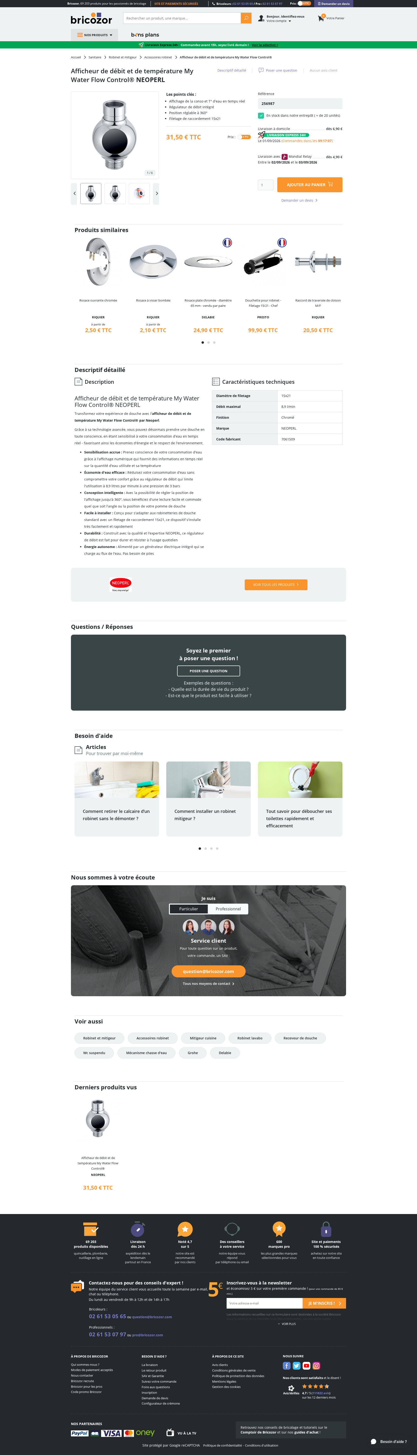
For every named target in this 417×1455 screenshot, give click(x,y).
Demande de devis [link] (155, 1398)
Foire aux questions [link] (156, 1387)
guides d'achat (306, 1432)
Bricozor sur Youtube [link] (306, 1366)
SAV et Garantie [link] (153, 1376)
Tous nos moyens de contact (206, 983)
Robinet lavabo (250, 1038)
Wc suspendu (94, 1052)
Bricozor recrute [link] (82, 1381)
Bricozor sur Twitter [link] (296, 1366)
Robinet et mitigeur (99, 1038)
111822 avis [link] (321, 1393)
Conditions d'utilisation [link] (261, 1445)
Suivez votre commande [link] (159, 1381)
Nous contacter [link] (82, 1375)
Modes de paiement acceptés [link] (92, 1370)
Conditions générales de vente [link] (234, 1370)
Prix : (293, 3)
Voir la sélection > (265, 45)
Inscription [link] (149, 1392)
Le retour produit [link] (154, 1370)
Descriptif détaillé (231, 70)
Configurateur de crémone (161, 1403)
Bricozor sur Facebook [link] (287, 1366)
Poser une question (281, 70)
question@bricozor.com (208, 971)
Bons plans (145, 35)
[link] (334, 4)
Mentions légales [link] (224, 1381)
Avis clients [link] (220, 1365)
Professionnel (228, 909)
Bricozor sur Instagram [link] (316, 1366)
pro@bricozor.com (147, 1335)
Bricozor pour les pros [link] (86, 1386)
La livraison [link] (150, 1365)
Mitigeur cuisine (203, 1038)
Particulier (188, 909)
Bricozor (93, 18)
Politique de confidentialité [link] (222, 1445)
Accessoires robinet (153, 1038)
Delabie (225, 1052)
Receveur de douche (300, 1038)
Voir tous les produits (274, 584)
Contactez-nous (106, 1283)
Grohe (193, 1052)
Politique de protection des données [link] (238, 1376)
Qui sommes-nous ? (85, 1364)
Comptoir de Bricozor (258, 1432)
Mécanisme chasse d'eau (146, 1052)
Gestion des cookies (226, 1387)
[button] (203, 342)
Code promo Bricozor (86, 1392)
